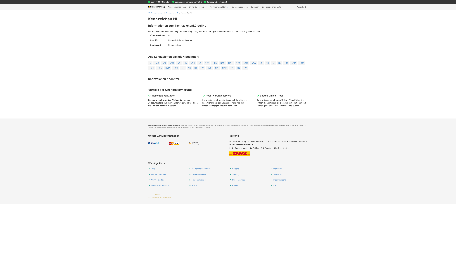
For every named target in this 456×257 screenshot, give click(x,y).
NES (238, 63)
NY (232, 68)
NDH (193, 63)
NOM (167, 68)
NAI (164, 63)
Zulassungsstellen (240, 7)
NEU (246, 63)
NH (267, 63)
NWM (224, 68)
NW (216, 68)
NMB (294, 63)
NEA (207, 63)
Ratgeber (254, 7)
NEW (254, 63)
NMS (302, 63)
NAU (172, 63)
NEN (230, 63)
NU (202, 68)
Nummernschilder (218, 7)
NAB (157, 63)
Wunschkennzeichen (177, 7)
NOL (160, 68)
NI (274, 63)
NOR (176, 68)
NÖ (245, 68)
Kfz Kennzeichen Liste (271, 7)
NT (195, 68)
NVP (209, 68)
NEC (222, 63)
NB (179, 63)
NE (200, 63)
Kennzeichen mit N (172, 13)
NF (261, 63)
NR (189, 68)
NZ (238, 68)
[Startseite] (156, 7)
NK (279, 63)
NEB (215, 63)
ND (185, 63)
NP (183, 68)
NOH (152, 68)
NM (286, 63)
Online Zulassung (196, 7)
